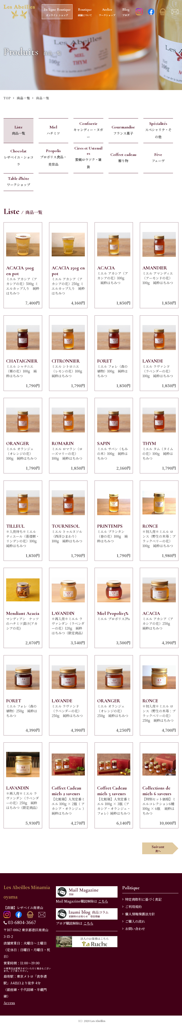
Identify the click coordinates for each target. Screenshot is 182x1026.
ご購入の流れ (135, 921)
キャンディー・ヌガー (88, 130)
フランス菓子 (123, 130)
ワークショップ (18, 181)
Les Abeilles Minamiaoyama (27, 892)
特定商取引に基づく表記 (143, 899)
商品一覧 (23, 98)
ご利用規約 (133, 906)
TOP (7, 98)
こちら (103, 901)
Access (9, 1002)
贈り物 (123, 157)
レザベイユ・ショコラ (18, 157)
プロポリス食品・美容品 (53, 157)
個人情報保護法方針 (140, 914)
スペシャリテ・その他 (158, 130)
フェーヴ (158, 157)
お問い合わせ (135, 928)
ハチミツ (53, 130)
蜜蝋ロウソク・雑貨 (88, 157)
